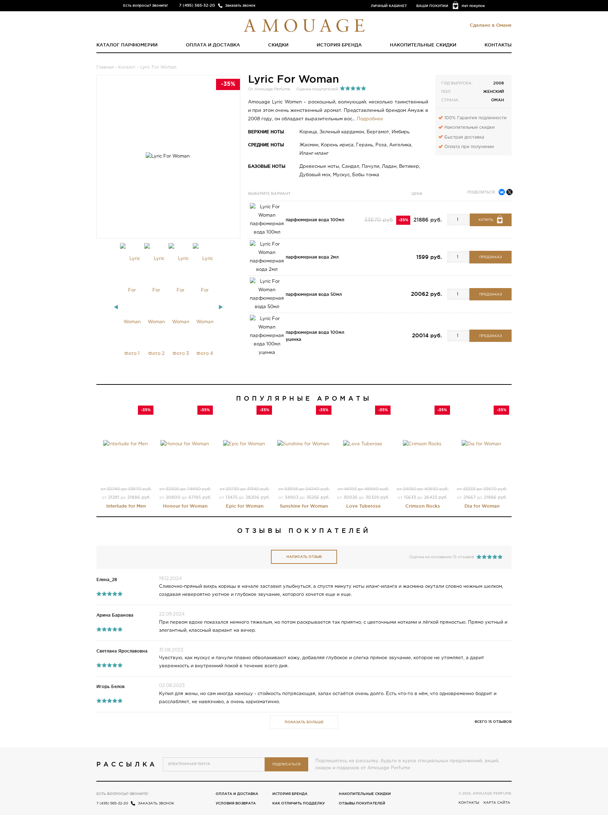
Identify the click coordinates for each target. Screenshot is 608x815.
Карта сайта (496, 802)
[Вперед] (220, 307)
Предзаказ (490, 257)
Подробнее (370, 119)
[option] (132, 306)
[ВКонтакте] (502, 192)
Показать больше (304, 722)
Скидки (278, 44)
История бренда (339, 44)
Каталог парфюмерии (127, 44)
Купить (486, 220)
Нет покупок (473, 6)
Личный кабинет (389, 6)
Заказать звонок (240, 5)
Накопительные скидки (423, 44)
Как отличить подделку (298, 803)
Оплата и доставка (213, 44)
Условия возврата (236, 803)
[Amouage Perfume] (304, 24)
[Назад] (115, 307)
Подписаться (286, 764)
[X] (509, 192)
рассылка (126, 764)
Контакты (498, 44)
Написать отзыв (304, 557)
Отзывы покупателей (362, 803)
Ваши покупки (432, 6)
